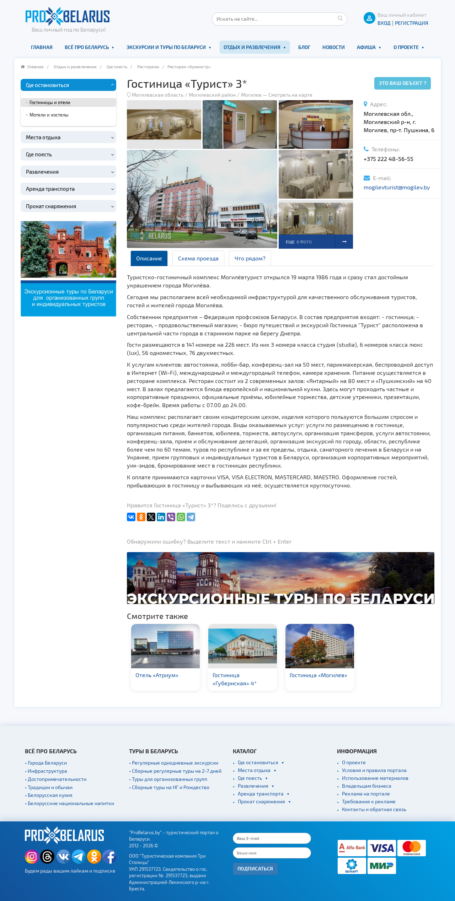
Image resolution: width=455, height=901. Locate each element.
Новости (333, 47)
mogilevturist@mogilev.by (397, 187)
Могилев (252, 95)
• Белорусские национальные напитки (69, 803)
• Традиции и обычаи (49, 787)
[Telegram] (191, 517)
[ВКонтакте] (131, 517)
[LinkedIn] (161, 517)
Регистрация (411, 23)
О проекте (406, 47)
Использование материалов (375, 778)
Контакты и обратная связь (374, 809)
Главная (42, 47)
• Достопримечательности (55, 779)
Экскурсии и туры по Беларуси (166, 47)
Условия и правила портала (374, 770)
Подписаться (255, 868)
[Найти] (340, 17)
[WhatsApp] (181, 517)
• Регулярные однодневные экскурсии (173, 763)
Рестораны (148, 66)
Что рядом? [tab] (250, 258)
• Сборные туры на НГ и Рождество (169, 787)
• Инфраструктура (46, 771)
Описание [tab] (149, 258)
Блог (304, 47)
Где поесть (117, 66)
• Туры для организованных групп (168, 779)
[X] (151, 517)
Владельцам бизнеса (366, 786)
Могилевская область (157, 95)
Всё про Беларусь (87, 47)
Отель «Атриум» (156, 674)
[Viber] (171, 517)
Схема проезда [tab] (198, 258)
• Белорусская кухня (49, 795)
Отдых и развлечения (252, 47)
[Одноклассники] (141, 517)
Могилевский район (212, 95)
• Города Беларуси (46, 763)
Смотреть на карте (290, 95)
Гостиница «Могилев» (318, 674)
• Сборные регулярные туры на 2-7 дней (175, 771)
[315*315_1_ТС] (68, 267)
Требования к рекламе (369, 801)
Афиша (366, 47)
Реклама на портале (366, 794)
